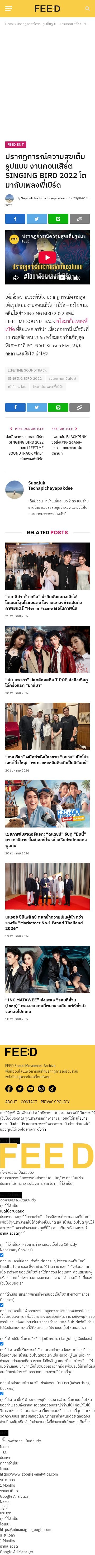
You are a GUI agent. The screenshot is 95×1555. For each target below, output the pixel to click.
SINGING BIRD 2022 (25, 379)
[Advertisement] (47, 82)
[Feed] (47, 8)
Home (9, 24)
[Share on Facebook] (15, 219)
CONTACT (29, 1102)
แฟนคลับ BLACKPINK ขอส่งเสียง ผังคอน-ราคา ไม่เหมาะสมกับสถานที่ (69, 445)
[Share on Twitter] (37, 219)
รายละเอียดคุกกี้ (12, 1233)
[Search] (87, 9)
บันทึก (4, 1433)
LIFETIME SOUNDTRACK (27, 370)
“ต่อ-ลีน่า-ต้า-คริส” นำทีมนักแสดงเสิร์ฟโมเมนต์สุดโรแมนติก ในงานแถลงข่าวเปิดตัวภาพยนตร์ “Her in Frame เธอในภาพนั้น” (43, 602)
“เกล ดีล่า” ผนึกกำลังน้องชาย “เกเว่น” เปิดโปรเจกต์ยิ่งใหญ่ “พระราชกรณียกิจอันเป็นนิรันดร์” (47, 760)
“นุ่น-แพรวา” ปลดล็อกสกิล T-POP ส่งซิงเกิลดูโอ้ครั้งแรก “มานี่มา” (46, 683)
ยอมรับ (15, 1141)
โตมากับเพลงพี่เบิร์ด (48, 387)
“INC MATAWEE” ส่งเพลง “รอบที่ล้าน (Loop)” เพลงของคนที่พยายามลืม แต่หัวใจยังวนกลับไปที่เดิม (46, 1006)
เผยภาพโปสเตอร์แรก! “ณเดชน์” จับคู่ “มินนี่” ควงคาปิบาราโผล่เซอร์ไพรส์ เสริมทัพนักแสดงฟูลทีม (46, 840)
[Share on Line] (58, 219)
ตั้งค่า (41, 1129)
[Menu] (8, 9)
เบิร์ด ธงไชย (17, 387)
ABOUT (11, 1102)
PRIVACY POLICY (55, 1102)
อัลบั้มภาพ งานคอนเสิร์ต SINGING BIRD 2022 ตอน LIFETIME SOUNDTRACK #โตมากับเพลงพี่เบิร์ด (25, 448)
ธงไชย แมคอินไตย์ (62, 379)
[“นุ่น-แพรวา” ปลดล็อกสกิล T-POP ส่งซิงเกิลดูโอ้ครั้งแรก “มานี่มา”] (47, 649)
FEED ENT (15, 144)
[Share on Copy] (80, 219)
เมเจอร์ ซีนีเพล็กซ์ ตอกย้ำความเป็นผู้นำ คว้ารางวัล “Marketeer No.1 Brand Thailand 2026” (44, 923)
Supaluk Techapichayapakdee (43, 198)
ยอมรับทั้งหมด (11, 1195)
